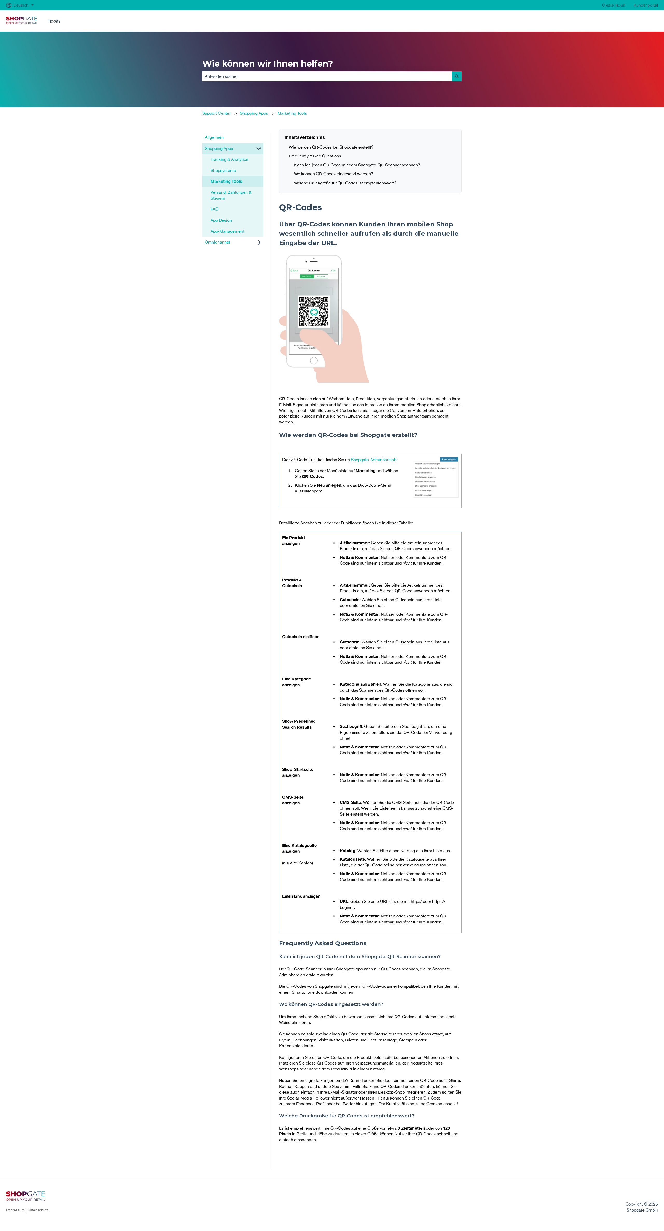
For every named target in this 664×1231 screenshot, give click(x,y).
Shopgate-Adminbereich (373, 459)
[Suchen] (457, 76)
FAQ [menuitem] (214, 209)
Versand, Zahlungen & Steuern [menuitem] (231, 195)
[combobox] (327, 76)
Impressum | (16, 1210)
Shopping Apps (254, 113)
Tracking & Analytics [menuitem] (229, 159)
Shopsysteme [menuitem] (223, 170)
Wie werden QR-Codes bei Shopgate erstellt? (331, 147)
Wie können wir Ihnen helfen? (267, 64)
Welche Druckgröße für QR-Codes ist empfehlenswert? (345, 182)
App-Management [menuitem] (227, 231)
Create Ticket (613, 5)
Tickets (54, 21)
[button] (259, 148)
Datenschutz (37, 1210)
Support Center (216, 113)
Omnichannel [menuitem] (217, 242)
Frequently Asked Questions (315, 156)
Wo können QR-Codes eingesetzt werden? (333, 173)
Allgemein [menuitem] (214, 137)
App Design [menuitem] (221, 220)
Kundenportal (646, 5)
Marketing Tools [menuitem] (226, 181)
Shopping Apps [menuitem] (219, 148)
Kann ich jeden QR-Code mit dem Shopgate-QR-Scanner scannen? (357, 165)
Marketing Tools (292, 113)
